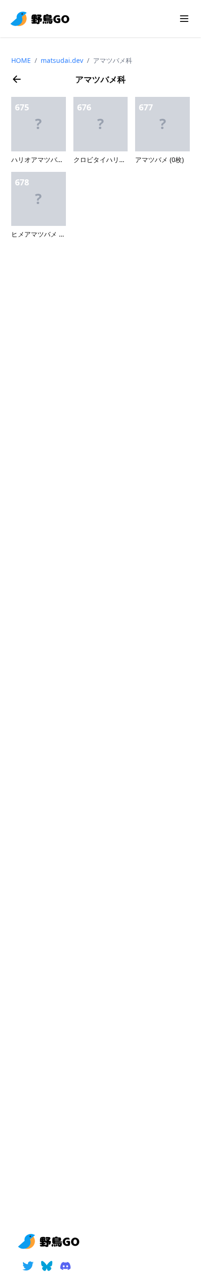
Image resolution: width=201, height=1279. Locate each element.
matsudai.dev (62, 60)
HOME (21, 60)
